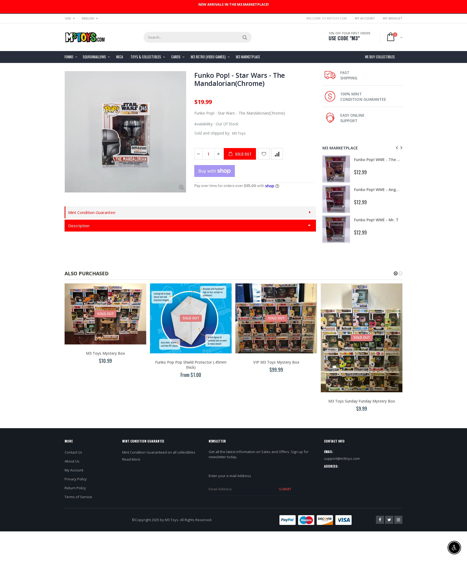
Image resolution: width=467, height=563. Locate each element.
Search (245, 37)
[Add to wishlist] (264, 154)
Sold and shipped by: (212, 133)
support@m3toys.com (342, 458)
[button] (395, 273)
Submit (285, 489)
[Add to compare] (277, 154)
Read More (131, 459)
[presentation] (396, 147)
